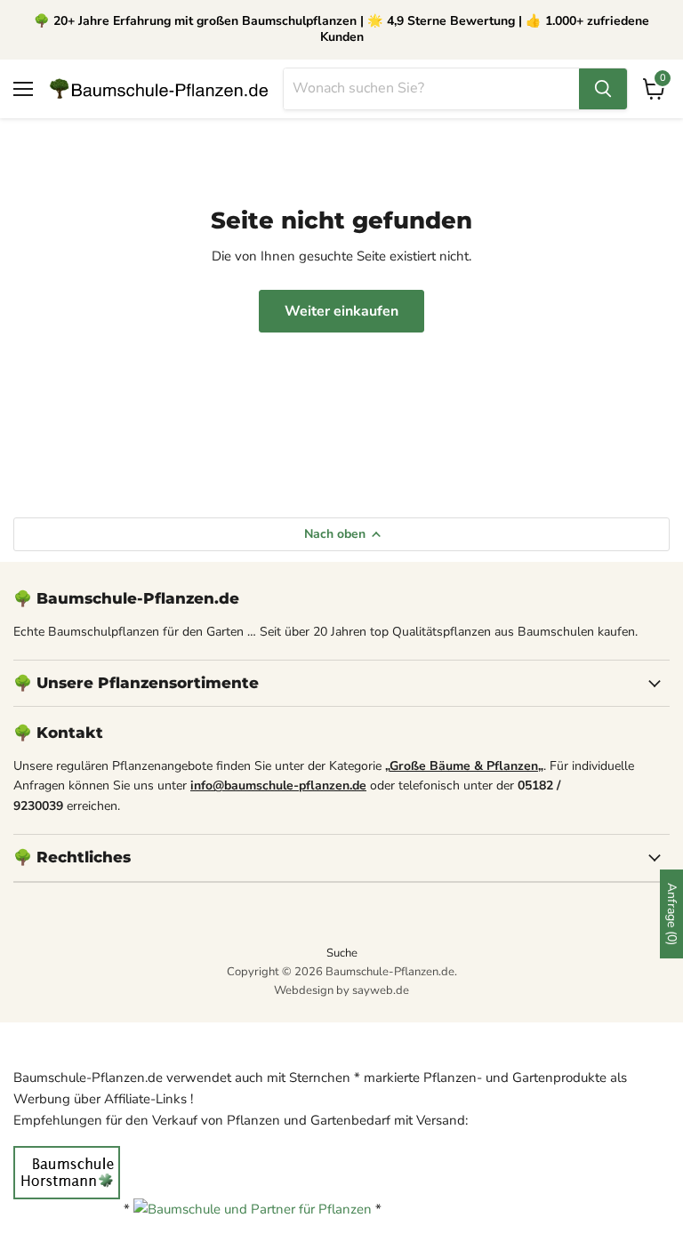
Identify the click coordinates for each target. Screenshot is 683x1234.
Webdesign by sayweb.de (341, 990)
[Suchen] (603, 88)
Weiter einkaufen (341, 311)
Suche (342, 953)
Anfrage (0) (671, 914)
